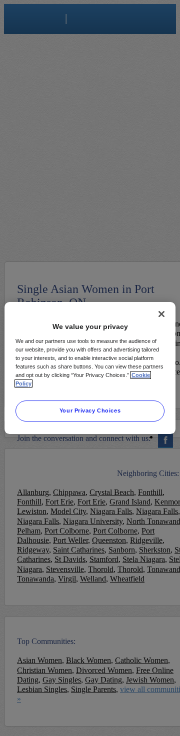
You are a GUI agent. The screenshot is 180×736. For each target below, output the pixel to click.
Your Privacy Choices (90, 411)
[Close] (161, 314)
